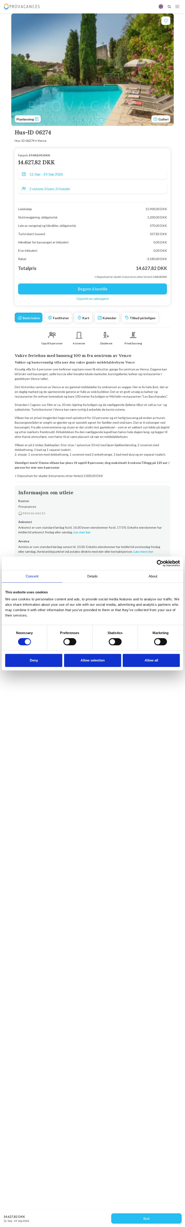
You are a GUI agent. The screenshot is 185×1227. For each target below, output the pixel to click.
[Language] (160, 6)
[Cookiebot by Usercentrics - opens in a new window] (160, 563)
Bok (146, 1218)
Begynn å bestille (93, 288)
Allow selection (93, 660)
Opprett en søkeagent (92, 299)
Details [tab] (92, 576)
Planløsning (25, 119)
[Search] (169, 6)
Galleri (163, 119)
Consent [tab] (32, 576)
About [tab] (153, 576)
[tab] (28, 318)
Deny (34, 660)
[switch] (69, 641)
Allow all (151, 660)
